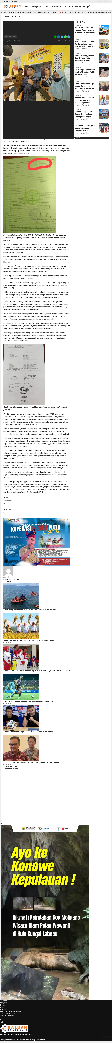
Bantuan (3, 1018)
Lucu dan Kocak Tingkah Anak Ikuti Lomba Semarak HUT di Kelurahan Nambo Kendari (85, 128)
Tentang (3, 1009)
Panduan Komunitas (7, 1016)
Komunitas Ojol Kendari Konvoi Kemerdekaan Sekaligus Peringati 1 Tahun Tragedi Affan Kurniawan (84, 114)
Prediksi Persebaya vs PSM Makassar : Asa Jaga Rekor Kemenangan (29, 701)
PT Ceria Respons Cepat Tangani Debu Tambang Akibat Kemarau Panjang (85, 29)
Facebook (3, 1001)
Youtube (3, 1007)
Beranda (7, 16)
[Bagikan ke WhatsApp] (65, 37)
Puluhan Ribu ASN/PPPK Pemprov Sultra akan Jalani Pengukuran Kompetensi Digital (84, 100)
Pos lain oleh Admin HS (11, 579)
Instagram (3, 1003)
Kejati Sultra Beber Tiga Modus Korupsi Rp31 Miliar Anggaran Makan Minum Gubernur (84, 86)
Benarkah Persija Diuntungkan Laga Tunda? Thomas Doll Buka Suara (28, 732)
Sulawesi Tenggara (59, 7)
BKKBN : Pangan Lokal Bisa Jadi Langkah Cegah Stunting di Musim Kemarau (31, 762)
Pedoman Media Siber (7, 1013)
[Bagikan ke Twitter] (62, 37)
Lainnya (86, 7)
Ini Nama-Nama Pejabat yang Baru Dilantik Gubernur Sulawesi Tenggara (33, 12)
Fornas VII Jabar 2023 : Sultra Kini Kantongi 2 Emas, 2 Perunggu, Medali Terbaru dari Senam (37, 671)
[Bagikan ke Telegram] (68, 37)
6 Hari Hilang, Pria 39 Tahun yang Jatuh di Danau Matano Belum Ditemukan (30, 610)
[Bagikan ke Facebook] (58, 37)
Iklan (1, 1020)
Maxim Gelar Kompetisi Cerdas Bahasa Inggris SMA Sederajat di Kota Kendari (84, 44)
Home (26, 7)
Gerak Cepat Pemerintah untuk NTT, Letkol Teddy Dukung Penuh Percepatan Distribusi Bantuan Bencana (85, 72)
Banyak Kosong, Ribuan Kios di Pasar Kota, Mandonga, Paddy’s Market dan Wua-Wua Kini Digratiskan (84, 58)
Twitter (2, 1005)
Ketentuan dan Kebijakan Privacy (11, 1011)
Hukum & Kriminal (74, 7)
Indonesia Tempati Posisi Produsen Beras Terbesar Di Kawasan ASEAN (29, 640)
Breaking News (35, 7)
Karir (1, 1022)
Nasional (46, 7)
